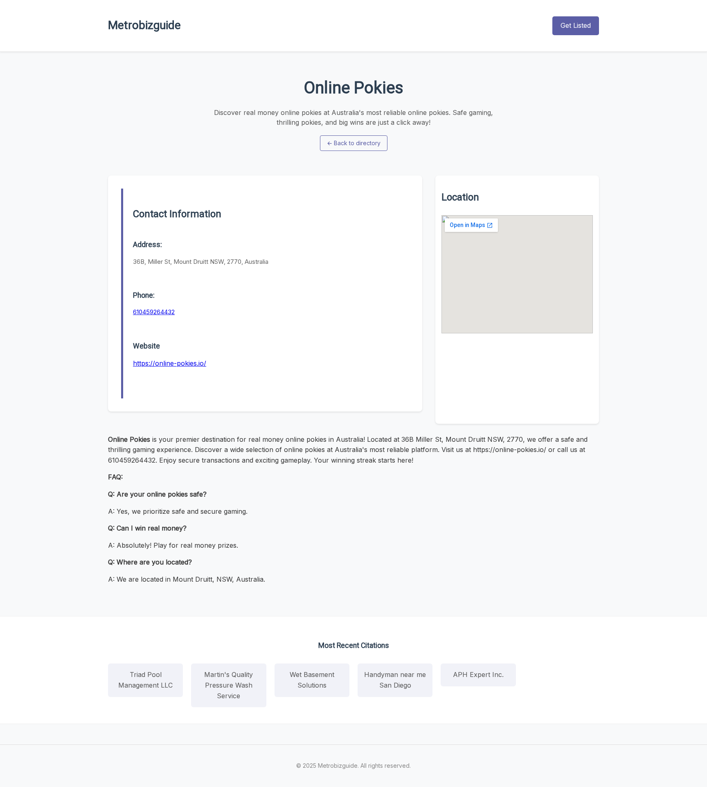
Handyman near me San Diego (395, 679)
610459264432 (154, 312)
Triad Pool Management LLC (145, 679)
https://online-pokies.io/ (169, 363)
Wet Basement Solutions (312, 679)
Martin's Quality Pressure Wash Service (228, 684)
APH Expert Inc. (478, 674)
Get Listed (576, 25)
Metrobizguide (144, 25)
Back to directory (354, 142)
